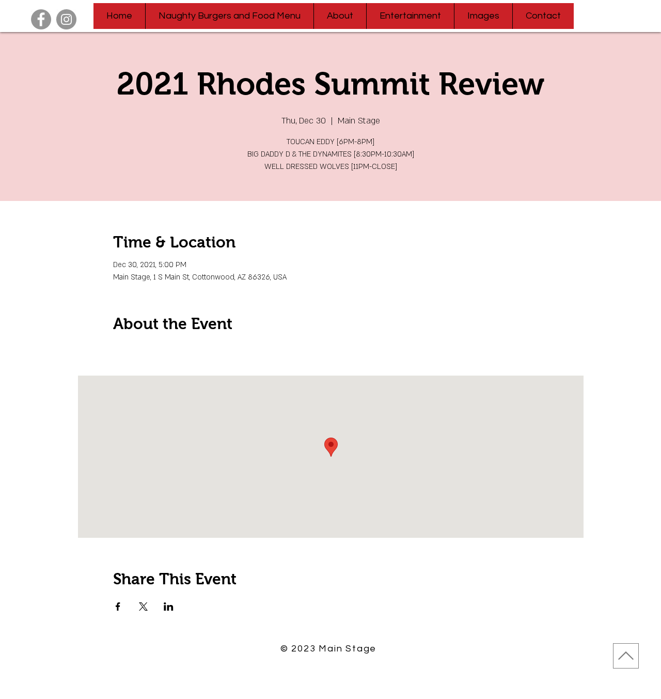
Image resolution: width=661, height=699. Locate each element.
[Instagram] (66, 19)
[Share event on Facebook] (118, 606)
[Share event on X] (143, 606)
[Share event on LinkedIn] (169, 606)
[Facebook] (41, 19)
